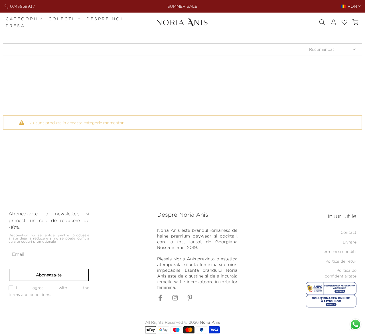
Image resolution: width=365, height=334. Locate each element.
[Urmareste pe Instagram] (175, 300)
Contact (348, 232)
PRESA (15, 25)
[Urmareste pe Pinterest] (190, 300)
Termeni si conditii (339, 251)
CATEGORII (22, 19)
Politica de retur (340, 261)
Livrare (349, 242)
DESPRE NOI (104, 19)
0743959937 (22, 6)
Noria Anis (210, 322)
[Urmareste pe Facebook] (160, 300)
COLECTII (62, 19)
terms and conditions (29, 294)
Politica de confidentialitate (340, 273)
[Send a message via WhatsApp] (355, 324)
